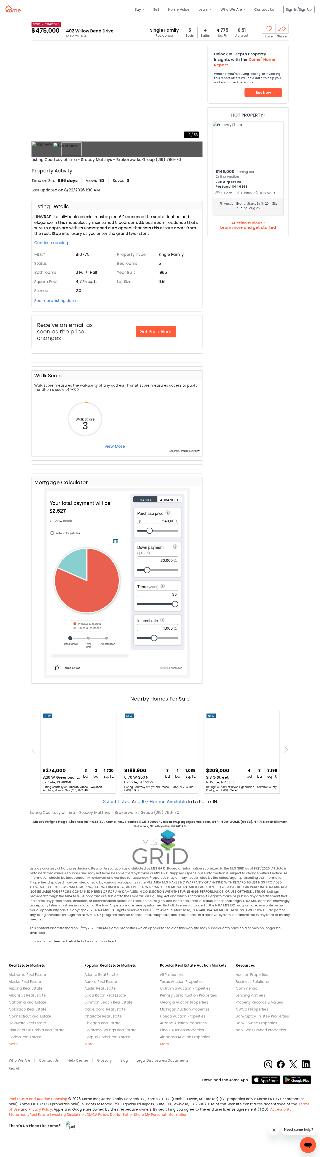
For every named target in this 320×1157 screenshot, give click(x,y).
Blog (124, 1060)
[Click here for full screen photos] (196, 51)
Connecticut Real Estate (30, 1016)
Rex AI (14, 1068)
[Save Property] (268, 29)
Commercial (247, 988)
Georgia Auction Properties (184, 1002)
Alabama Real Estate (27, 974)
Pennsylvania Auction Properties (188, 995)
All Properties (171, 974)
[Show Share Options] (281, 29)
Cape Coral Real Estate (105, 1009)
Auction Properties (252, 974)
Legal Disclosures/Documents (162, 1060)
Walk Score (48, 375)
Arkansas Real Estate (27, 995)
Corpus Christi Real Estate (107, 1036)
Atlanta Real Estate (101, 974)
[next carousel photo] (196, 93)
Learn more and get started (248, 227)
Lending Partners (251, 995)
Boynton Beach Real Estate (108, 1002)
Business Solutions (252, 981)
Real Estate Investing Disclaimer (57, 1114)
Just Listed (117, 801)
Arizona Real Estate (25, 988)
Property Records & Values (259, 1002)
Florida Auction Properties (183, 1016)
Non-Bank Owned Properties (261, 1029)
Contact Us (49, 1060)
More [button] (13, 1044)
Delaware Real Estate (27, 1022)
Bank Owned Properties (256, 1022)
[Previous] (35, 750)
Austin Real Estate (100, 988)
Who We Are (19, 1060)
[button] (139, 9)
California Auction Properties (185, 988)
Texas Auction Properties (182, 981)
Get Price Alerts (156, 332)
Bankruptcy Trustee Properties (262, 1016)
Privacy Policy (40, 1109)
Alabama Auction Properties (185, 1036)
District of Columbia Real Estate (36, 1029)
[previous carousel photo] (38, 93)
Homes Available (165, 801)
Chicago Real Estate (102, 1022)
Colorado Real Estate (27, 1009)
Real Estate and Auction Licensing (38, 1098)
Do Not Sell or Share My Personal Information (149, 1114)
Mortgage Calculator (61, 482)
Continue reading (51, 243)
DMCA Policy (97, 1114)
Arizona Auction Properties (183, 1022)
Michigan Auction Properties (185, 1009)
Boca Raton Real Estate (105, 995)
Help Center (78, 1060)
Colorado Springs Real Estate (110, 1029)
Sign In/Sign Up (299, 9)
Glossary (104, 1060)
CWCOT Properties (252, 1009)
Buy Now (263, 92)
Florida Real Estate (25, 1036)
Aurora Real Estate (100, 981)
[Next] (285, 750)
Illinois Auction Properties (182, 1029)
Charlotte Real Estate (103, 1016)
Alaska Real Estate (25, 981)
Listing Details (51, 206)
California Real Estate (27, 1002)
